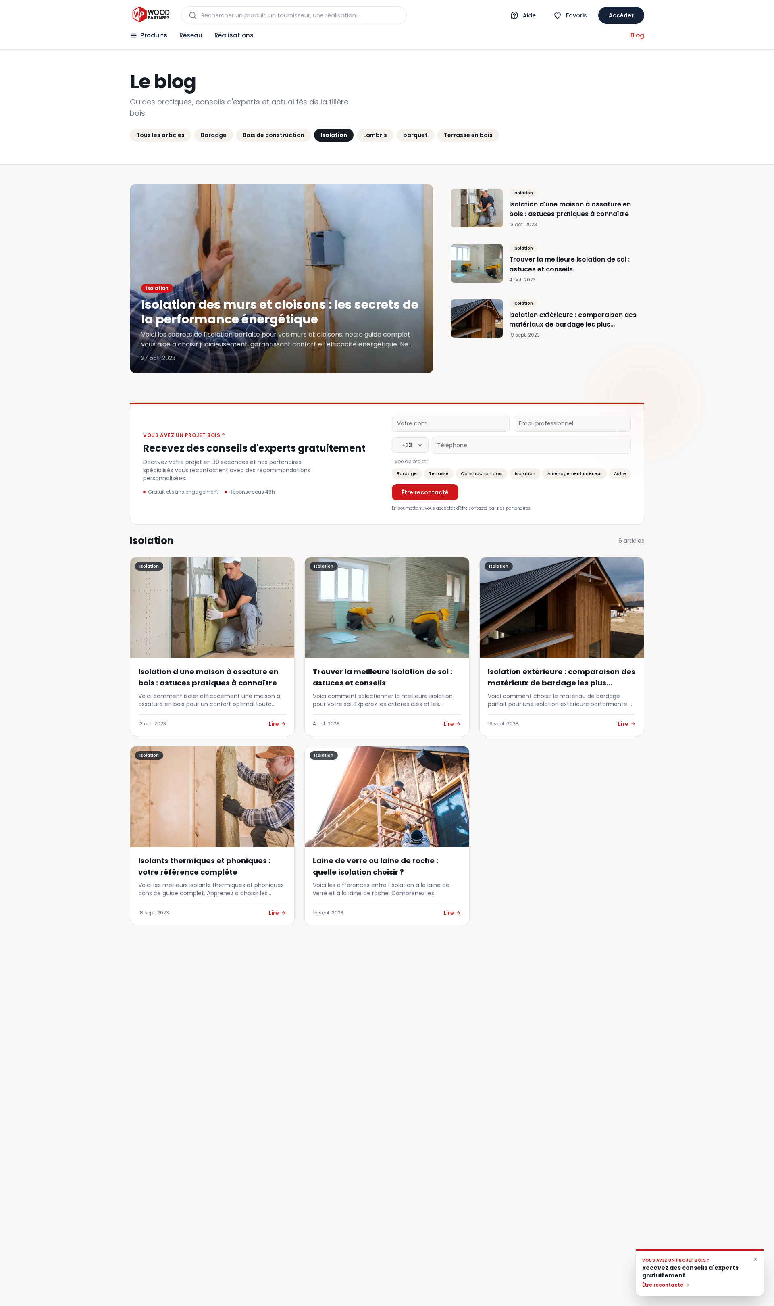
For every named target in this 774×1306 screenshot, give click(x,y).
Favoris (576, 15)
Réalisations (234, 35)
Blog (637, 35)
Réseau (190, 35)
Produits (153, 35)
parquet (415, 135)
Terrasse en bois (468, 135)
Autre (620, 474)
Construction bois (482, 474)
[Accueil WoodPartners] (150, 15)
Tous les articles (160, 135)
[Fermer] (755, 1259)
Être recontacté (425, 492)
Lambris (375, 135)
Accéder (621, 15)
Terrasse (439, 474)
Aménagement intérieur (574, 474)
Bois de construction (273, 135)
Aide (529, 15)
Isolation (333, 135)
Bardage (214, 135)
